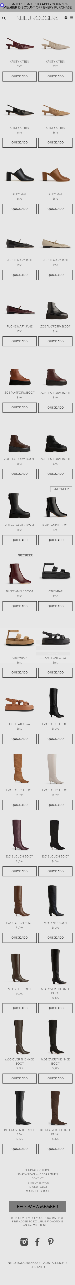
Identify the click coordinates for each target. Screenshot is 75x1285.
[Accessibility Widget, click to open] (2, 5)
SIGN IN (53, 645)
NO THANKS (53, 650)
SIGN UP (53, 639)
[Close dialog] (73, 627)
